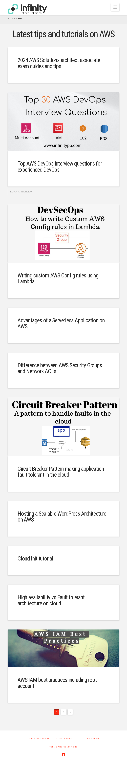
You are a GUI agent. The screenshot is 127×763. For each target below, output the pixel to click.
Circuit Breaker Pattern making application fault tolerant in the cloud (61, 471)
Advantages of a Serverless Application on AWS (61, 323)
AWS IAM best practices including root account (57, 683)
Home (11, 18)
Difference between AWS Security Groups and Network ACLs (60, 368)
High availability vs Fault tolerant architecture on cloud (51, 600)
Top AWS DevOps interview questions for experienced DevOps (60, 166)
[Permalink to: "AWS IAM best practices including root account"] (63, 648)
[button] (115, 7)
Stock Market (64, 738)
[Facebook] (63, 754)
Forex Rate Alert (38, 738)
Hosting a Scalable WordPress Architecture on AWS (62, 516)
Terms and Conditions (63, 747)
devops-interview (21, 191)
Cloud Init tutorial (35, 558)
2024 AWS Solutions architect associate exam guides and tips (59, 63)
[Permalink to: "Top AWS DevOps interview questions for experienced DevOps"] (63, 121)
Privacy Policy (90, 738)
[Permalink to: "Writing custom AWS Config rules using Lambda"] (63, 233)
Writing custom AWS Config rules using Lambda (58, 278)
